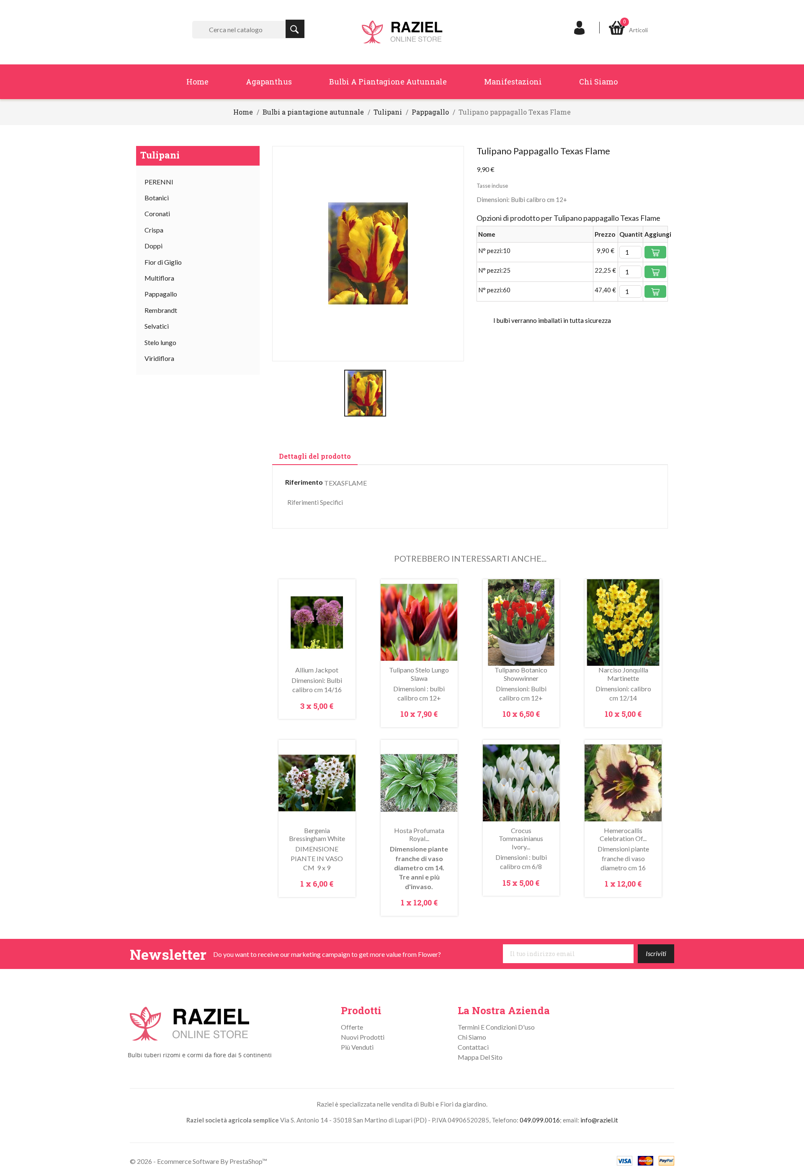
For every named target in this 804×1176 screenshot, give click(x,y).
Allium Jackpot (316, 670)
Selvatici (156, 326)
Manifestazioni (513, 82)
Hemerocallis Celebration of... (623, 834)
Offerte (352, 1027)
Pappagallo (160, 294)
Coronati (157, 213)
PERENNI (158, 182)
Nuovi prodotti (362, 1037)
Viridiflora (159, 358)
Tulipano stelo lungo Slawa (419, 674)
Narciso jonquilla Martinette (623, 674)
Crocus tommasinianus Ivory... (521, 838)
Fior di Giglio (163, 262)
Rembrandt (160, 310)
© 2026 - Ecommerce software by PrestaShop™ (198, 1161)
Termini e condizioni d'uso (496, 1027)
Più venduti (357, 1047)
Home (197, 82)
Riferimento (304, 482)
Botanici (156, 198)
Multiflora (159, 278)
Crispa (153, 230)
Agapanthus (269, 82)
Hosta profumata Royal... (419, 834)
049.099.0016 (540, 1120)
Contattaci (473, 1047)
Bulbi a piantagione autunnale (388, 82)
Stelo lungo (160, 342)
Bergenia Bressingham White (317, 834)
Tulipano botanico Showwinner (521, 674)
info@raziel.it (599, 1120)
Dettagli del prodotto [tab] (315, 456)
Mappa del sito (480, 1057)
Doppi (153, 246)
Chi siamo (598, 82)
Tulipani (160, 155)
